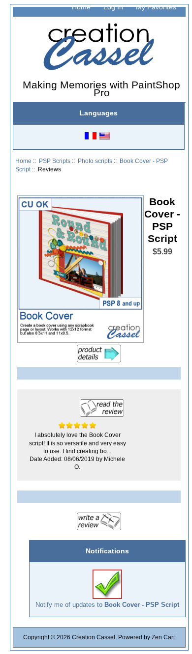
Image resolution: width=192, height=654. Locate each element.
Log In (113, 7)
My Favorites (156, 7)
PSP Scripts (54, 161)
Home (81, 7)
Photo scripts (95, 161)
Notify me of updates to (107, 604)
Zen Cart (163, 637)
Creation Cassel (93, 637)
